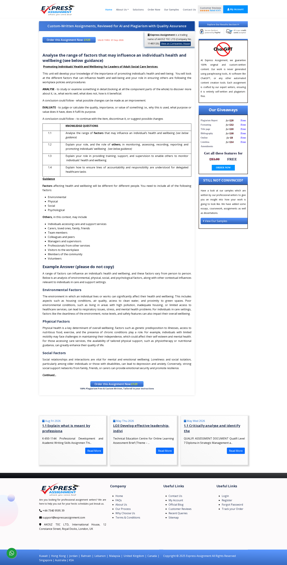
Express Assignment (198, 556)
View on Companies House (175, 43)
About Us (121, 9)
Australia (60, 560)
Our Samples (171, 9)
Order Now (154, 9)
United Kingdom (134, 556)
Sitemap (174, 517)
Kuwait (43, 556)
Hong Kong (58, 556)
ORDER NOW (223, 167)
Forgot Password (232, 504)
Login (225, 496)
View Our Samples (215, 221)
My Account (236, 9)
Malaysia (114, 556)
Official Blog (176, 504)
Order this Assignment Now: (68, 40)
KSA (71, 560)
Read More (94, 451)
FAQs (118, 500)
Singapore (45, 560)
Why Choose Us (125, 513)
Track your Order (232, 509)
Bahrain (86, 556)
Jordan (73, 556)
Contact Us (189, 9)
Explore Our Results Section (222, 24)
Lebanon (100, 556)
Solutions (138, 9)
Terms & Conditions (127, 517)
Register (227, 500)
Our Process (123, 509)
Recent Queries (178, 513)
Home (108, 9)
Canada (152, 556)
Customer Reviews (210, 9)
